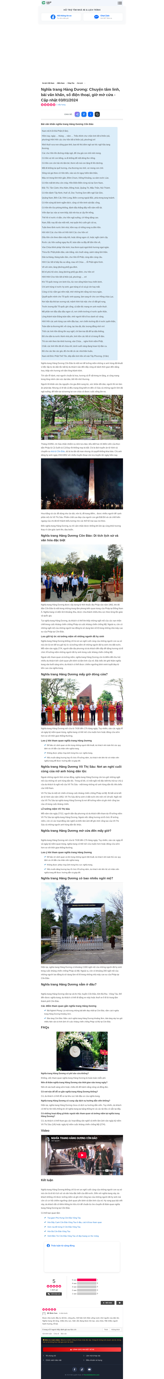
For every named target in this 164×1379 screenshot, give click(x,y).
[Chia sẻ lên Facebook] (83, 114)
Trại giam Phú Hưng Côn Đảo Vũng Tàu (64, 1218)
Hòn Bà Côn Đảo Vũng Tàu (58, 1231)
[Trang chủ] (47, 3)
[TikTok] (82, 1369)
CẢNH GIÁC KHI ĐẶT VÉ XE (83, 1349)
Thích (106, 1330)
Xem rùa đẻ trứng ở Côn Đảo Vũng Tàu (63, 1227)
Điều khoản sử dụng (94, 1360)
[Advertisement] (82, 52)
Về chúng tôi (50, 1356)
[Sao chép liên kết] (97, 114)
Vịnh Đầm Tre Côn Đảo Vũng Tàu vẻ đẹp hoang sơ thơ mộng (73, 1236)
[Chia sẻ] (77, 114)
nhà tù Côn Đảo (57, 451)
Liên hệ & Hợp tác (93, 1356)
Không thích (115, 1330)
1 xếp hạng (60, 105)
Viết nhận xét (55, 1294)
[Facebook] (74, 1369)
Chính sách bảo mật (53, 1360)
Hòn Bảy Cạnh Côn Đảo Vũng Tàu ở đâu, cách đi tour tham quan (74, 1222)
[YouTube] (89, 1369)
